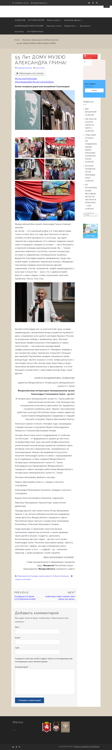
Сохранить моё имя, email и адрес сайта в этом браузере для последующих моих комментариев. (43, 660)
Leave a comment (23, 579)
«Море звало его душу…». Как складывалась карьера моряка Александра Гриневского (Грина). (91, 147)
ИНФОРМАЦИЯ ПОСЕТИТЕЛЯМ (29, 26)
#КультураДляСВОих (43, 82)
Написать (94, 90)
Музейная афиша (72, 20)
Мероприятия (52, 40)
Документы (85, 26)
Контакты (19, 32)
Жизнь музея (53, 20)
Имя (17, 627)
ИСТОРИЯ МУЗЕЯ (36, 20)
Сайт (17, 648)
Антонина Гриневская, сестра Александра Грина (90, 172)
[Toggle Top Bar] (107, 6)
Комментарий (22, 667)
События (57, 576)
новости (48, 576)
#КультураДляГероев (26, 78)
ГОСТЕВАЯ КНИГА (35, 32)
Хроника (42, 40)
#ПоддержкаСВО (23, 82)
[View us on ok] (93, 3)
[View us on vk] (89, 3)
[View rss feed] (97, 3)
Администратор (24, 68)
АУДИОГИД (20, 20)
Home (17, 40)
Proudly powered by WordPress (86, 746)
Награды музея (37, 576)
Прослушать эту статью (31, 73)
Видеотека (70, 26)
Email (18, 637)
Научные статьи (54, 26)
